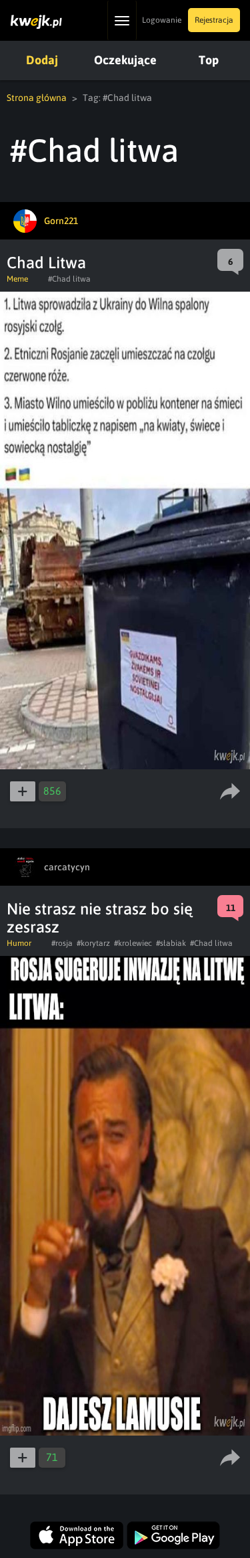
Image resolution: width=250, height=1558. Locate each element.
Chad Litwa (46, 263)
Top (209, 60)
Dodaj (42, 60)
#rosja (62, 943)
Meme (17, 279)
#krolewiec (133, 943)
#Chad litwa (69, 279)
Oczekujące (125, 60)
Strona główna (37, 97)
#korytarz (93, 943)
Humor (19, 943)
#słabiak (171, 943)
